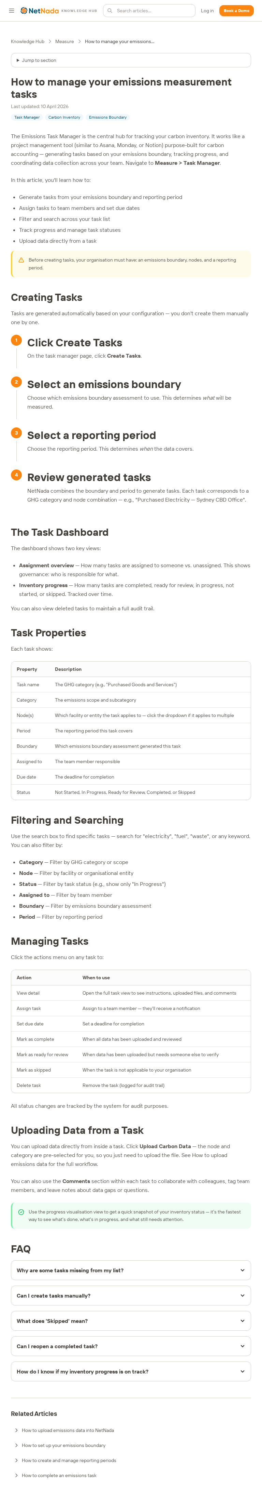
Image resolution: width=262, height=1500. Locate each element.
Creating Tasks (46, 297)
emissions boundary (165, 260)
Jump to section (39, 60)
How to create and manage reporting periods (69, 1460)
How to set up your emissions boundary (63, 1445)
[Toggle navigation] (11, 10)
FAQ (21, 1248)
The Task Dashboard (60, 532)
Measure (64, 41)
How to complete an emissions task (59, 1475)
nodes (195, 260)
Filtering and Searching (67, 819)
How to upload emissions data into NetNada (68, 1430)
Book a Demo (236, 10)
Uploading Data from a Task (77, 1130)
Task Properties (48, 632)
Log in (207, 11)
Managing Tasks (49, 940)
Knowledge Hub (27, 41)
